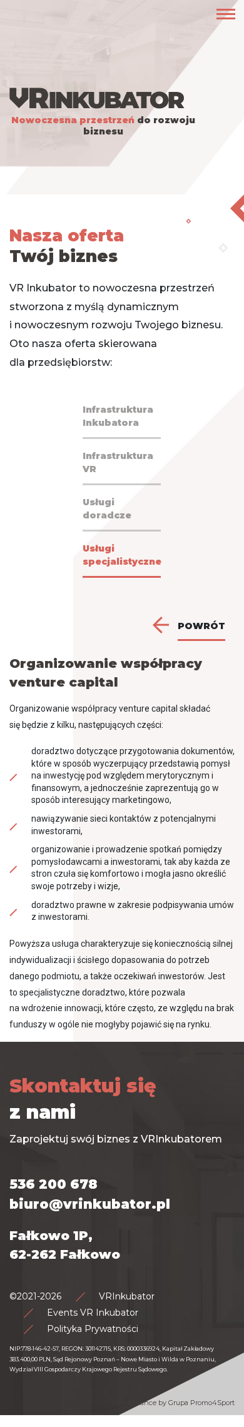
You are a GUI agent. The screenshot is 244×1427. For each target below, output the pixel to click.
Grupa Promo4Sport (201, 1402)
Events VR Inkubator (92, 1312)
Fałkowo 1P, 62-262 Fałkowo (64, 1245)
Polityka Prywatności (92, 1328)
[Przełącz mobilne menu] (225, 13)
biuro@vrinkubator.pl (89, 1204)
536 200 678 (53, 1184)
